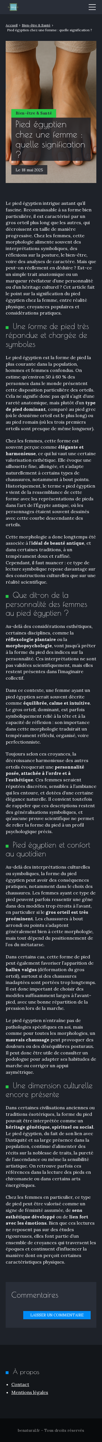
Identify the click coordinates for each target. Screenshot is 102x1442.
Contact (20, 1384)
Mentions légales (29, 1392)
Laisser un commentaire (57, 1315)
